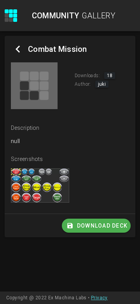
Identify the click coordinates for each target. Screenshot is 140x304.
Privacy (99, 297)
